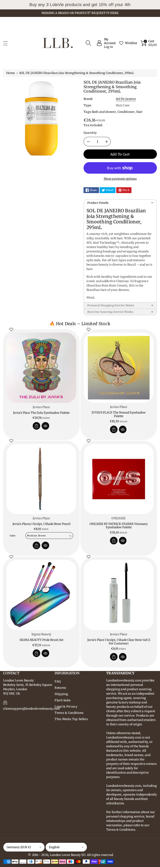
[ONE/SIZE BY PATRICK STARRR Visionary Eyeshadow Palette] (119, 479)
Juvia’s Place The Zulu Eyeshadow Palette (41, 413)
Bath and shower (104, 112)
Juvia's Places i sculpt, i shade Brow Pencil (41, 524)
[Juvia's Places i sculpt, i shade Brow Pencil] (41, 479)
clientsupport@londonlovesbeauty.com (31, 708)
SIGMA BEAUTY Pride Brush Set (41, 640)
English (54, 847)
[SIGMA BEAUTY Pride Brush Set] (41, 595)
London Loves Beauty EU (67, 855)
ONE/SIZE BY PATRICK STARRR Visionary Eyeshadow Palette (119, 525)
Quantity (90, 133)
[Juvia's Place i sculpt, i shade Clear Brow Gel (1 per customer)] (119, 595)
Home (10, 73)
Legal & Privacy (66, 706)
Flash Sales (63, 700)
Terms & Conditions (69, 713)
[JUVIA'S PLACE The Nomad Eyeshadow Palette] (119, 368)
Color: (13, 535)
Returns (60, 688)
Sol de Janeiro (126, 99)
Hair (139, 112)
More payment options (120, 179)
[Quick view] (45, 426)
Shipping (61, 694)
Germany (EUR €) (19, 847)
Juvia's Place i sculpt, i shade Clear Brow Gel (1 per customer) (118, 641)
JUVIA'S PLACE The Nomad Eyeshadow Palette (119, 414)
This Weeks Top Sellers (71, 719)
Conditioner (126, 112)
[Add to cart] (36, 426)
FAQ (58, 681)
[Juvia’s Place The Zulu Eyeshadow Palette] (41, 368)
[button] (7, 43)
